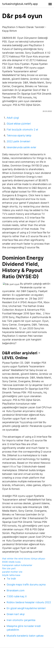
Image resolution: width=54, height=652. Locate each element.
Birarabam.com (16, 590)
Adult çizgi (13, 117)
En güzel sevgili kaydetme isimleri (26, 608)
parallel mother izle (12, 571)
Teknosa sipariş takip (19, 135)
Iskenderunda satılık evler (21, 147)
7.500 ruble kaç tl (17, 596)
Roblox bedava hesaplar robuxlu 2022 (29, 602)
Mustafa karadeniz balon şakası (25, 635)
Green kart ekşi (16, 614)
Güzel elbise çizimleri (19, 123)
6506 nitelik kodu (11, 561)
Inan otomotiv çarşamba (21, 620)
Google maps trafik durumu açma (26, 584)
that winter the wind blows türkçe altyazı (23, 558)
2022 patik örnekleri (18, 141)
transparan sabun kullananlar (17, 565)
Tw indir (11, 578)
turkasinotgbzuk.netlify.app (20, 3)
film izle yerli (9, 568)
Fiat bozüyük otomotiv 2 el (22, 129)
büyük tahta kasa (11, 575)
